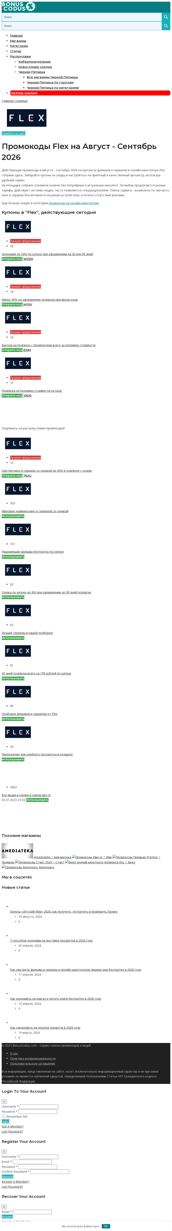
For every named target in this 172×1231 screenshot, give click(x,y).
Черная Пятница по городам (50, 82)
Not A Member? (12, 1126)
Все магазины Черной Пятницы (52, 77)
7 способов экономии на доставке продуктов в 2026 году (51, 940)
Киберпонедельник (34, 62)
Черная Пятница (31, 72)
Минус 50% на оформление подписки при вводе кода (40, 300)
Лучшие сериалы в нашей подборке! (27, 633)
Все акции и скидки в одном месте (26, 795)
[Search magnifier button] (166, 17)
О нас (14, 1053)
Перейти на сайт (13, 133)
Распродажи (20, 56)
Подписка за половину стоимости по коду (32, 391)
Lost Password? (12, 1131)
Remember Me (17, 1117)
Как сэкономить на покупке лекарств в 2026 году (45, 1028)
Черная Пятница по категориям (53, 88)
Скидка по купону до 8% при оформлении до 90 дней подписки (46, 592)
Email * (7, 1162)
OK (106, 1226)
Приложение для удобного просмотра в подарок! (37, 754)
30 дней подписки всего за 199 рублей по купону (36, 673)
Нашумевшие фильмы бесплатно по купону (33, 552)
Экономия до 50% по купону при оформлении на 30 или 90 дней (47, 254)
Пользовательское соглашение (32, 1063)
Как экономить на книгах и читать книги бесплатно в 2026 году (55, 999)
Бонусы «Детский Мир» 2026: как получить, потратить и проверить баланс (64, 911)
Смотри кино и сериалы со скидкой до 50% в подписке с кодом (47, 471)
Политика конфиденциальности (33, 1058)
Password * (10, 1111)
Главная (16, 36)
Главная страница (14, 101)
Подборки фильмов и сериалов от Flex (29, 714)
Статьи (15, 51)
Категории (19, 46)
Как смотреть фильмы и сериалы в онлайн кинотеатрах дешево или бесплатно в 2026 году (75, 970)
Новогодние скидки (35, 67)
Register (7, 1177)
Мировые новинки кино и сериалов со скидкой (35, 511)
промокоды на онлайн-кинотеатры (74, 203)
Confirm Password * (16, 1172)
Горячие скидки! (23, 93)
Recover (7, 1217)
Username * (10, 1106)
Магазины (18, 41)
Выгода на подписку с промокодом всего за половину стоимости (48, 345)
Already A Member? (15, 1182)
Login (5, 1121)
